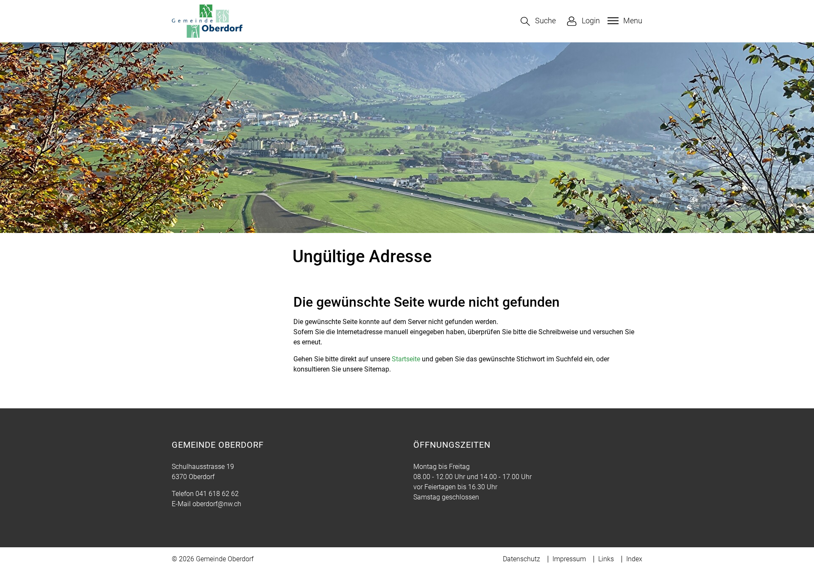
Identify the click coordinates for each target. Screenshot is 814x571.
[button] (538, 21)
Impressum (569, 559)
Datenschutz (521, 559)
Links (606, 559)
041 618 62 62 (217, 494)
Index (634, 559)
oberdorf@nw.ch (216, 504)
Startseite (406, 359)
